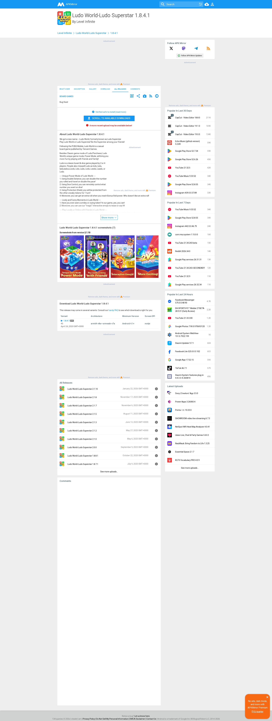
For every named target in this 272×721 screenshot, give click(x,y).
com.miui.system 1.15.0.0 (186, 234)
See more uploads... (109, 471)
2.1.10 (87, 232)
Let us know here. (142, 716)
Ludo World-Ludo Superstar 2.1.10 (83, 389)
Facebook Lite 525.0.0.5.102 (187, 351)
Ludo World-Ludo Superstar (91, 33)
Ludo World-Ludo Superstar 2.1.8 (82, 397)
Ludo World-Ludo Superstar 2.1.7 (82, 406)
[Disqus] (109, 594)
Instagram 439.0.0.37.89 (186, 193)
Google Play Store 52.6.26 (186, 159)
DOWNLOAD (105, 89)
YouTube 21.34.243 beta (186, 243)
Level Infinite (86, 22)
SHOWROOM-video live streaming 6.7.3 (192, 418)
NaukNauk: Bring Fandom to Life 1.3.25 (192, 443)
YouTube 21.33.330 (184, 318)
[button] (132, 96)
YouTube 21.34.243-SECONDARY (190, 268)
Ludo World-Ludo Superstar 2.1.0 (82, 439)
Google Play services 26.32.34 (188, 285)
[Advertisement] (109, 62)
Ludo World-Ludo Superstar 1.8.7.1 (83, 464)
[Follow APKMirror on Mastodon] (183, 49)
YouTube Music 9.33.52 (185, 176)
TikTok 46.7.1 (181, 368)
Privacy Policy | (89, 719)
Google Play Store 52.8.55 (186, 184)
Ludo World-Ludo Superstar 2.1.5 (82, 414)
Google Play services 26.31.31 (188, 259)
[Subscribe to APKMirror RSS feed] (208, 49)
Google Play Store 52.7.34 (186, 151)
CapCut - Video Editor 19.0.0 (187, 134)
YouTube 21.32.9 (182, 276)
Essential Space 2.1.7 (184, 452)
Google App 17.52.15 (184, 360)
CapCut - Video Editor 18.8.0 (187, 117)
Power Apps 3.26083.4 (185, 402)
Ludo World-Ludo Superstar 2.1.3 (82, 422)
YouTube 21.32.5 (182, 168)
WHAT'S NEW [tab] (65, 89)
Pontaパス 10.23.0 (183, 410)
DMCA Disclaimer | (138, 719)
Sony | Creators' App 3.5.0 (186, 393)
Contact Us (151, 719)
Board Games (66, 96)
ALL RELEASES (120, 89)
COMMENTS (135, 89)
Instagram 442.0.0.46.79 (186, 226)
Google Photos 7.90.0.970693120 (190, 326)
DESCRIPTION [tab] (79, 89)
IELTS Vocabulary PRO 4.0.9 (187, 460)
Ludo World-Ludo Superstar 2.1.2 (82, 431)
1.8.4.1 (66, 321)
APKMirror (71, 4)
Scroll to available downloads (111, 118)
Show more (107, 217)
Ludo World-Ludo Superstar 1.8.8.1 (83, 456)
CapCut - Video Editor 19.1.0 (187, 126)
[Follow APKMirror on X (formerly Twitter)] (171, 49)
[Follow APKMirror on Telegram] (196, 49)
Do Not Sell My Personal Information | (113, 719)
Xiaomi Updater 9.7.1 (184, 343)
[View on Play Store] (144, 96)
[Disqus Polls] (109, 520)
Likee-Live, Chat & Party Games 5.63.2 (192, 435)
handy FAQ (113, 310)
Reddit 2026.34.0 (182, 251)
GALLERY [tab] (92, 89)
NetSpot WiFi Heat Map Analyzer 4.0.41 (192, 427)
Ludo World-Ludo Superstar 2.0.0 (82, 447)
